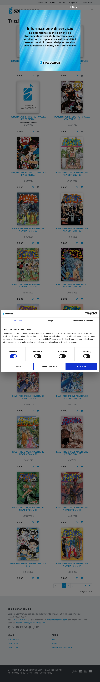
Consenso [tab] (17, 321)
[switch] (37, 356)
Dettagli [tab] (50, 321)
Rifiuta (18, 366)
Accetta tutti (82, 366)
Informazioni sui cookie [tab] (83, 321)
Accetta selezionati (50, 366)
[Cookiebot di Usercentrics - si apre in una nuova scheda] (86, 314)
